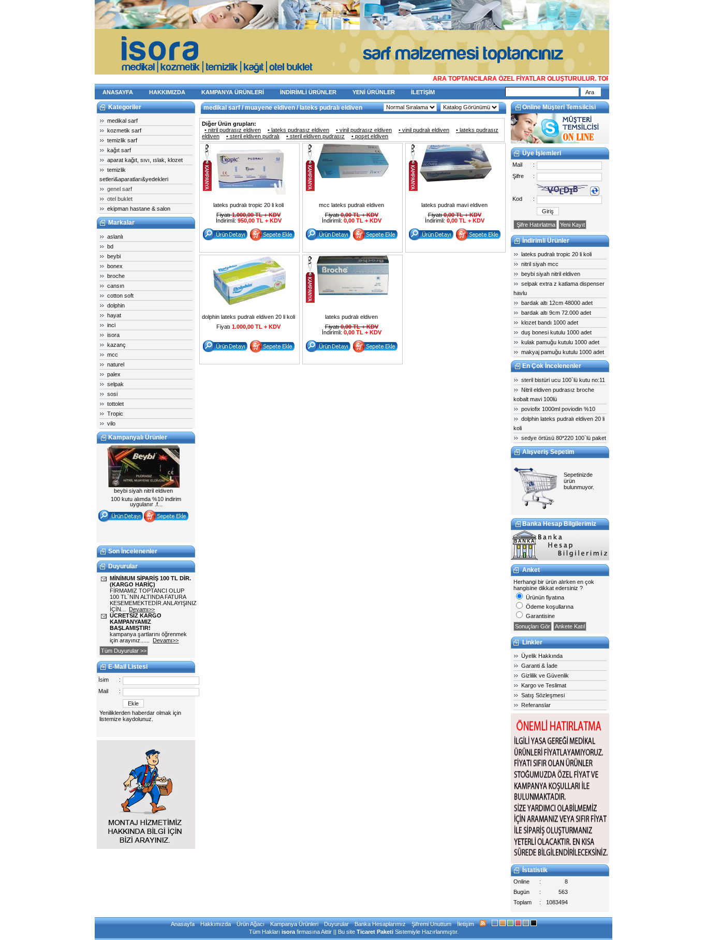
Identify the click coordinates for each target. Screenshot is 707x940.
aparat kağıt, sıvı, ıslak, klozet (145, 160)
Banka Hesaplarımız (380, 924)
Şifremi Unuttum (431, 924)
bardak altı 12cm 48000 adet (557, 303)
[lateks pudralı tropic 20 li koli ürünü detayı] (249, 192)
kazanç (116, 345)
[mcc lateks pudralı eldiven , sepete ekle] (375, 239)
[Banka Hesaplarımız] (560, 558)
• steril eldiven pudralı (252, 136)
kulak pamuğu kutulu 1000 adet (560, 342)
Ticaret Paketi (375, 932)
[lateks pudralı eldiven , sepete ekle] (375, 351)
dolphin (116, 305)
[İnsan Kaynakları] (560, 861)
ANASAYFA (117, 92)
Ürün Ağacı (250, 924)
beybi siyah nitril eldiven (550, 274)
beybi (114, 256)
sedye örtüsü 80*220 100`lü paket (563, 438)
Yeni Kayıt (572, 225)
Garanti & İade (539, 666)
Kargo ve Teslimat (543, 685)
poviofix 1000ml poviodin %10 (558, 409)
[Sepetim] (537, 509)
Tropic (115, 413)
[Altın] (502, 924)
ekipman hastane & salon (138, 208)
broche (116, 276)
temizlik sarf (122, 140)
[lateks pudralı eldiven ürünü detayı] (352, 293)
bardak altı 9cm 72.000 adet (556, 313)
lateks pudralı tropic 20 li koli (556, 254)
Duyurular (336, 924)
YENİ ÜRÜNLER (373, 92)
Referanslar (536, 705)
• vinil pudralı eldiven (424, 130)
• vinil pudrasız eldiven (364, 130)
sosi (112, 394)
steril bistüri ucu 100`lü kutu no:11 (563, 380)
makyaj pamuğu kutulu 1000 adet (562, 352)
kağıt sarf (119, 150)
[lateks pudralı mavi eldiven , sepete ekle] (478, 239)
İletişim (465, 924)
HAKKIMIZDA (167, 92)
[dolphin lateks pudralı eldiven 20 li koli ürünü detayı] (249, 303)
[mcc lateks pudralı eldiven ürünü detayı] (352, 176)
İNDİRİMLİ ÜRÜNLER (308, 92)
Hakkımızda (215, 924)
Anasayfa (183, 924)
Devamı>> (142, 609)
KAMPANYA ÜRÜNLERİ (232, 92)
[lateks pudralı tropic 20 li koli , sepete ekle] (272, 239)
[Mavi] (495, 924)
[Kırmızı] (518, 924)
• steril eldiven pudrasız (315, 136)
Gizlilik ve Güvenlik (545, 675)
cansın (115, 286)
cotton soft (120, 295)
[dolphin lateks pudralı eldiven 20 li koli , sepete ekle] (272, 351)
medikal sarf (122, 121)
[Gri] (526, 924)
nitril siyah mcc (539, 264)
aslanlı (115, 236)
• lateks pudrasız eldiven (298, 130)
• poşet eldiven (369, 136)
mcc (112, 354)
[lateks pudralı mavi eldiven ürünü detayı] (455, 180)
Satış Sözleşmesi (543, 695)
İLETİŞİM (423, 92)
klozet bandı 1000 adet (549, 322)
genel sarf (119, 189)
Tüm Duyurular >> (123, 651)
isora (113, 335)
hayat (114, 315)
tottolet (115, 404)
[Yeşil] (510, 924)
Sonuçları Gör (532, 626)
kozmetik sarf (124, 130)
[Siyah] (534, 924)
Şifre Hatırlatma (535, 225)
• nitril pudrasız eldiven (232, 130)
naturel (115, 364)
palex (114, 374)
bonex (115, 266)
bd (110, 246)
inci (111, 325)
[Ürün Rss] (483, 924)
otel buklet (119, 199)
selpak (115, 384)
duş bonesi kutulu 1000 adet (556, 332)
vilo (111, 423)
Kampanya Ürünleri (294, 924)
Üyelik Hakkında (542, 656)
